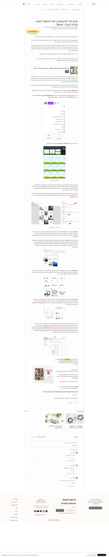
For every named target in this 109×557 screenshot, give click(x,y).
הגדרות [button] (88, 555)
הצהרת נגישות (42, 515)
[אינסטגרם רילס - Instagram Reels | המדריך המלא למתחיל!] (75, 418)
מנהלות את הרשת (74, 398)
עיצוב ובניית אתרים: (56, 520)
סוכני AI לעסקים (65, 9)
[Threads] (46, 511)
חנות (17, 508)
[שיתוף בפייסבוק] (77, 402)
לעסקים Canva (14, 505)
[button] (70, 3)
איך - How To (67, 398)
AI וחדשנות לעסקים (75, 9)
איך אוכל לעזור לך (14, 502)
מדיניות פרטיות (14, 517)
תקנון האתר (4, 555)
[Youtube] (38, 511)
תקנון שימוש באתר (14, 520)
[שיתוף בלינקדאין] (71, 402)
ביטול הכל (94, 555)
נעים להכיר (15, 499)
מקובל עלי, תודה (102, 555)
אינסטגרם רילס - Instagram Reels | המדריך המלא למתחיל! (76, 427)
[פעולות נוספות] (32, 18)
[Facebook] (40, 511)
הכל (83, 9)
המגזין (16, 511)
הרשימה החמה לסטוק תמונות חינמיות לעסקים (55, 427)
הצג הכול (26, 411)
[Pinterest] (35, 511)
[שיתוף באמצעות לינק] (68, 402)
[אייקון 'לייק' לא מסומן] (74, 458)
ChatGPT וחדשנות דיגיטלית (53, 9)
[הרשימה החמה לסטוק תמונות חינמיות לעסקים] (54, 418)
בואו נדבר (15, 514)
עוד (44, 9)
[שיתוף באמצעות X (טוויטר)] (74, 402)
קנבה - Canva (74, 395)
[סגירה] (107, 555)
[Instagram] (43, 511)
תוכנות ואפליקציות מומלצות (59, 398)
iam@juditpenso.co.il (41, 501)
